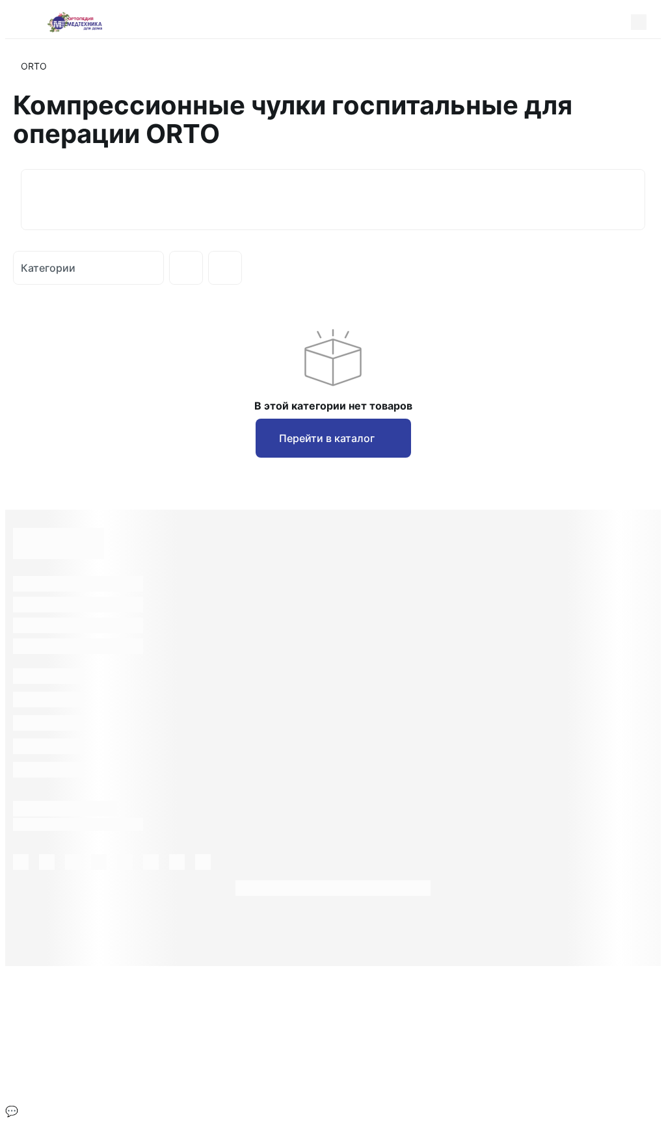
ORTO (34, 66)
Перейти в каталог (327, 438)
